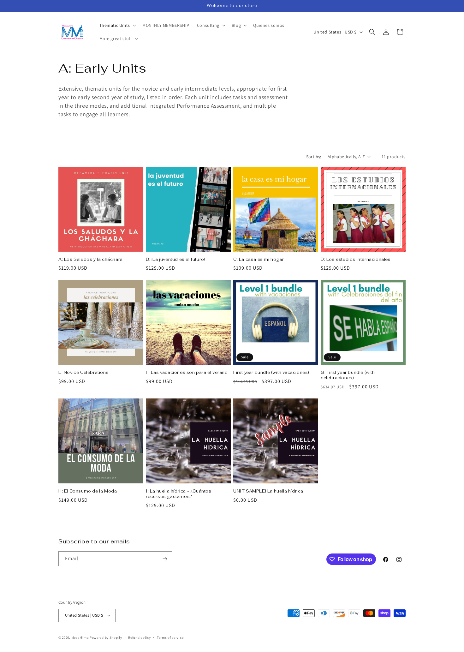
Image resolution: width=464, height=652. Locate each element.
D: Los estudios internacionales (356, 259)
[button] (117, 25)
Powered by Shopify (106, 637)
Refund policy (139, 637)
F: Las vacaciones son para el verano (187, 372)
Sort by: (313, 156)
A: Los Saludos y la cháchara (90, 259)
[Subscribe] (165, 558)
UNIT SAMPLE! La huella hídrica (268, 491)
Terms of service (170, 637)
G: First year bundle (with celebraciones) (348, 375)
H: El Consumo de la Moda (87, 491)
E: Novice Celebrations (83, 372)
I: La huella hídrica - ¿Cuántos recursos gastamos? (178, 494)
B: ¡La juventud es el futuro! (175, 259)
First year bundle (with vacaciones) (271, 372)
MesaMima (80, 637)
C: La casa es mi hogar (258, 259)
